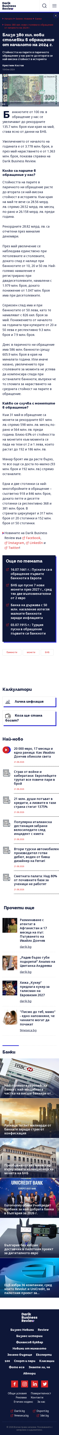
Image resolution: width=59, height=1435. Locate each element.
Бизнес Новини (24, 18)
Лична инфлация (29, 701)
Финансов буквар (29, 1342)
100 (7, 1361)
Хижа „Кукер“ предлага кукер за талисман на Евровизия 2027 (34, 988)
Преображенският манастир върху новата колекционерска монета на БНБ (29, 1169)
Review (43, 1329)
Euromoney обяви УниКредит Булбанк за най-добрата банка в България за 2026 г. (29, 1209)
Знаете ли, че (39, 1367)
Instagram (16, 543)
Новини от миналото (29, 1348)
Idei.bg (44, 1415)
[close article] (55, 15)
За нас (41, 1401)
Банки (38, 18)
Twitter (13, 548)
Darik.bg (19, 1411)
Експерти (44, 1354)
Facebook (33, 538)
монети (31, 652)
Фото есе (17, 1367)
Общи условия (17, 1393)
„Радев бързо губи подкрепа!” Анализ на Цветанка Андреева (37, 961)
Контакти (37, 1397)
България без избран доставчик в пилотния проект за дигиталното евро (28, 1249)
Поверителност (41, 1393)
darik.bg (25, 947)
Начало (8, 18)
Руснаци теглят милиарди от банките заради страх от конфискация (27, 1129)
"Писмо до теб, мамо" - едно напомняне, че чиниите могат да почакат (38, 1018)
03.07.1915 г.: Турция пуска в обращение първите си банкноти (28, 629)
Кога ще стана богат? (23, 717)
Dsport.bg (43, 1411)
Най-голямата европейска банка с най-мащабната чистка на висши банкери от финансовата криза (27, 1091)
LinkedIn (36, 543)
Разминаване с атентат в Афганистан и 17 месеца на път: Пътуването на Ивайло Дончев (33, 930)
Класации (46, 1361)
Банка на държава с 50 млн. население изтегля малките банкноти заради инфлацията (30, 611)
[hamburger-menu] (54, 6)
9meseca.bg (28, 1030)
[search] (44, 6)
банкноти (12, 652)
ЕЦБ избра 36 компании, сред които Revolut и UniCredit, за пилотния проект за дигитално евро (28, 1291)
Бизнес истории (29, 1336)
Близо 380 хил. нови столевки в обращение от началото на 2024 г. (28, 26)
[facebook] (14, 1384)
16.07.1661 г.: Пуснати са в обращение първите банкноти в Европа (31, 573)
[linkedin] (34, 1384)
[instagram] (24, 1384)
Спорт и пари (24, 1361)
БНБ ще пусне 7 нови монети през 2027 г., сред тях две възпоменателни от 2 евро (31, 591)
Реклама (21, 1397)
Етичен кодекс (23, 1401)
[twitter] (44, 1384)
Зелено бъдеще (19, 1354)
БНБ (47, 652)
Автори (29, 1373)
